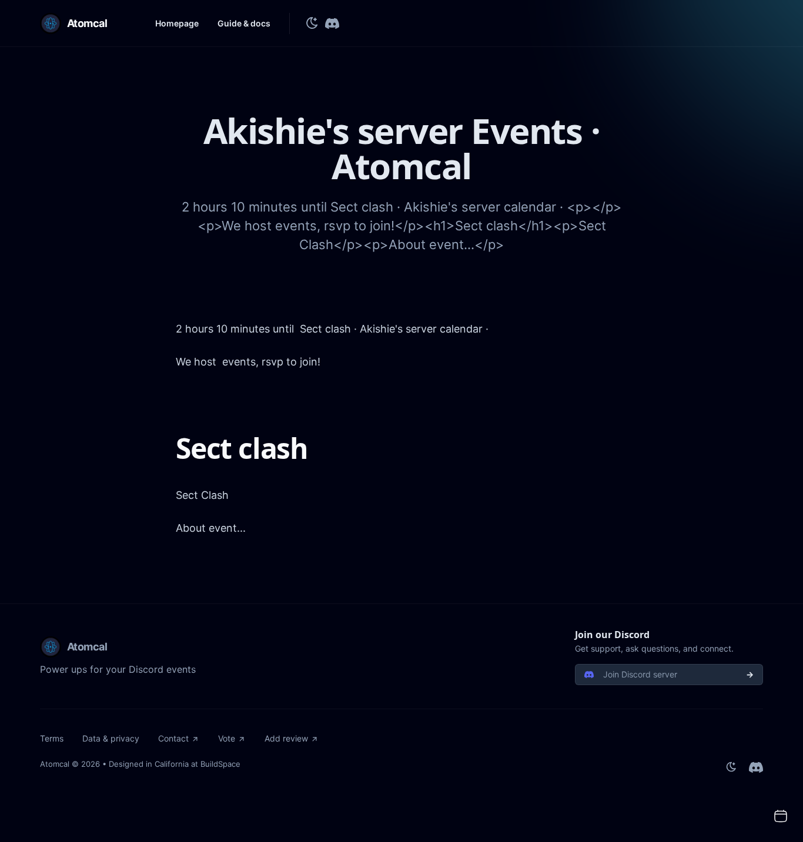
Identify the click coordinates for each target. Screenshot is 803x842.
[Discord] (332, 23)
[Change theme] (312, 23)
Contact (173, 738)
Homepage (177, 23)
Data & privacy (110, 738)
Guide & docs (244, 23)
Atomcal (54, 764)
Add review (286, 738)
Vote (226, 738)
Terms (51, 738)
